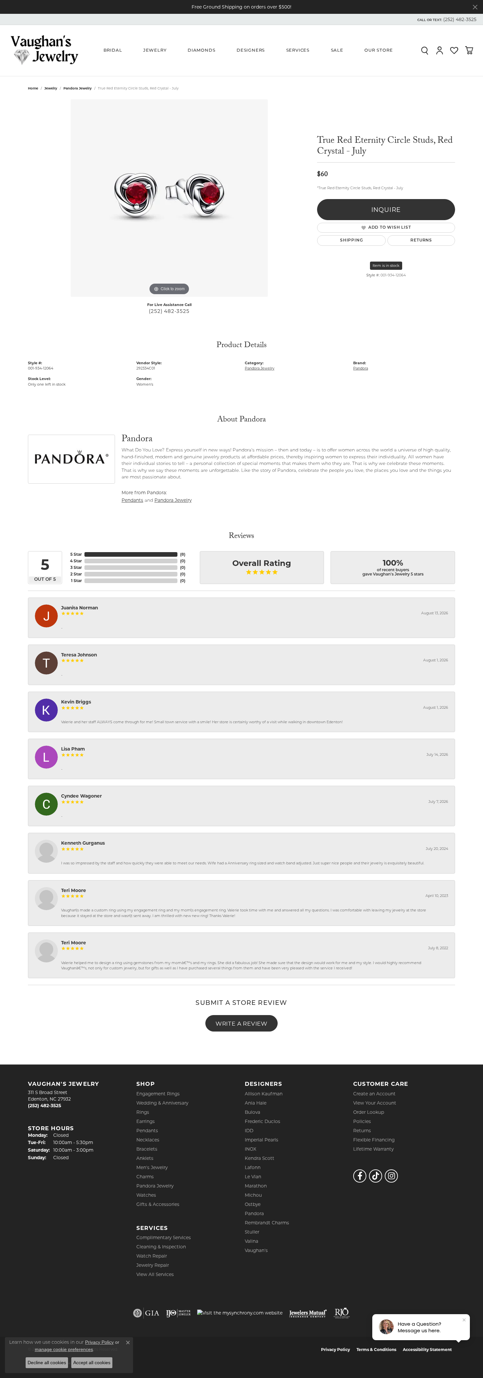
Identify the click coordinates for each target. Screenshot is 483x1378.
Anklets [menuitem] (144, 1158)
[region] (169, 198)
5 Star (76, 554)
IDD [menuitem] (249, 1130)
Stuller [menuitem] (252, 1232)
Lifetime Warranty (373, 1149)
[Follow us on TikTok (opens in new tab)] (375, 1176)
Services (298, 50)
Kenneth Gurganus (83, 843)
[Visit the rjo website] (342, 1313)
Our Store (378, 50)
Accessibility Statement (427, 1349)
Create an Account (374, 1093)
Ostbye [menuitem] (253, 1204)
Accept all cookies (91, 1362)
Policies (362, 1121)
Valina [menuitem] (251, 1241)
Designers (251, 50)
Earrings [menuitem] (145, 1121)
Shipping (351, 240)
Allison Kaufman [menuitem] (264, 1093)
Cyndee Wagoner (81, 796)
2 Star (76, 574)
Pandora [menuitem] (254, 1213)
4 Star (76, 560)
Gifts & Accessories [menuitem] (157, 1204)
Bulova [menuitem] (252, 1112)
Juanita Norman (79, 607)
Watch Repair (151, 1256)
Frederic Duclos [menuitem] (262, 1121)
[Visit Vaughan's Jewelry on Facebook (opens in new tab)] (359, 1176)
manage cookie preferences (64, 1349)
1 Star (76, 580)
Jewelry (155, 50)
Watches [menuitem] (146, 1195)
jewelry (50, 88)
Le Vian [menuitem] (253, 1176)
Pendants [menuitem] (147, 1130)
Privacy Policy (335, 1349)
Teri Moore (73, 890)
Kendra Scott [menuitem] (259, 1158)
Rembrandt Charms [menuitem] (267, 1222)
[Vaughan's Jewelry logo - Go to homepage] (44, 50)
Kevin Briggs (76, 701)
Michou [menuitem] (253, 1195)
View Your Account (374, 1103)
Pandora (360, 368)
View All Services (155, 1274)
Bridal (113, 50)
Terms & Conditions (376, 1349)
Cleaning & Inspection (161, 1246)
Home (33, 88)
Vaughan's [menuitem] (256, 1250)
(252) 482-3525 (169, 311)
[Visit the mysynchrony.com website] (240, 1313)
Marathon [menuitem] (256, 1185)
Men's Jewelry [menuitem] (152, 1167)
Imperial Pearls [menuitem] (261, 1139)
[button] (446, 19)
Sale (337, 50)
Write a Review (241, 1023)
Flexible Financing (374, 1139)
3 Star (76, 567)
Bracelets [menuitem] (146, 1149)
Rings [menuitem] (142, 1112)
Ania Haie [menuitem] (255, 1103)
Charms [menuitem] (145, 1176)
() (182, 554)
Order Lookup (368, 1112)
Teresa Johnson (79, 654)
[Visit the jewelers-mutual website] (308, 1313)
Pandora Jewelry (77, 88)
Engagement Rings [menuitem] (158, 1093)
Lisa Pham (73, 749)
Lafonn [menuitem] (253, 1167)
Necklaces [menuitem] (147, 1139)
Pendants (132, 500)
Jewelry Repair (152, 1265)
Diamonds (201, 50)
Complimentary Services (163, 1237)
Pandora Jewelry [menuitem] (154, 1185)
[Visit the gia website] (146, 1313)
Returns (421, 240)
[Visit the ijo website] (178, 1313)
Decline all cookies (47, 1362)
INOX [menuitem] (250, 1149)
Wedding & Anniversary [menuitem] (162, 1103)
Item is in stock (386, 265)
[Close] (475, 7)
